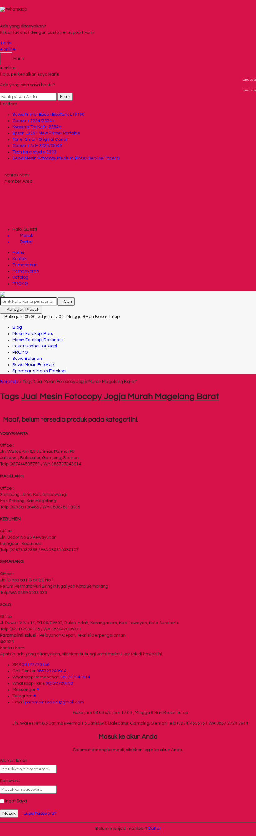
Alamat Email (13, 760)
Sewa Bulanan (27, 358)
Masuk (9, 813)
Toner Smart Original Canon (40, 139)
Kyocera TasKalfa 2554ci (37, 127)
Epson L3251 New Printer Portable (46, 133)
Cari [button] (67, 301)
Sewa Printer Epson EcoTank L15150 (48, 114)
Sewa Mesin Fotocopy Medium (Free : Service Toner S (66, 158)
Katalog (20, 277)
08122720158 (35, 664)
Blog (17, 327)
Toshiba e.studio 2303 (34, 152)
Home (18, 252)
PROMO (20, 283)
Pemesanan (24, 265)
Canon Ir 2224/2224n (33, 121)
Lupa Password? (40, 813)
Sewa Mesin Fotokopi (33, 365)
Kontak (19, 259)
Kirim (65, 97)
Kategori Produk (22, 309)
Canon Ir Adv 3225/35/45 (37, 146)
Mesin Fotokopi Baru (32, 333)
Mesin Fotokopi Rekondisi (37, 340)
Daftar (154, 828)
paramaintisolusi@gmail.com (54, 702)
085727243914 (51, 671)
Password (10, 781)
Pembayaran (25, 271)
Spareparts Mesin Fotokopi (39, 371)
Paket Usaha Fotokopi (34, 346)
